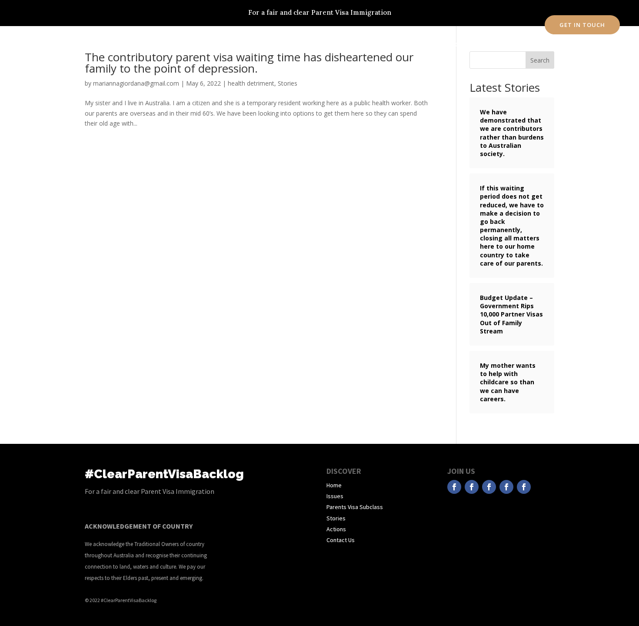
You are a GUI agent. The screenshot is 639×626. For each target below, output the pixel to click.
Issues (227, 44)
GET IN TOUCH (582, 25)
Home (202, 44)
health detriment (251, 83)
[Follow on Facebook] (454, 487)
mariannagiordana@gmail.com (136, 83)
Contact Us (340, 540)
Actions (354, 44)
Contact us (453, 44)
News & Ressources (401, 44)
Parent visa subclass (274, 44)
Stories (323, 44)
